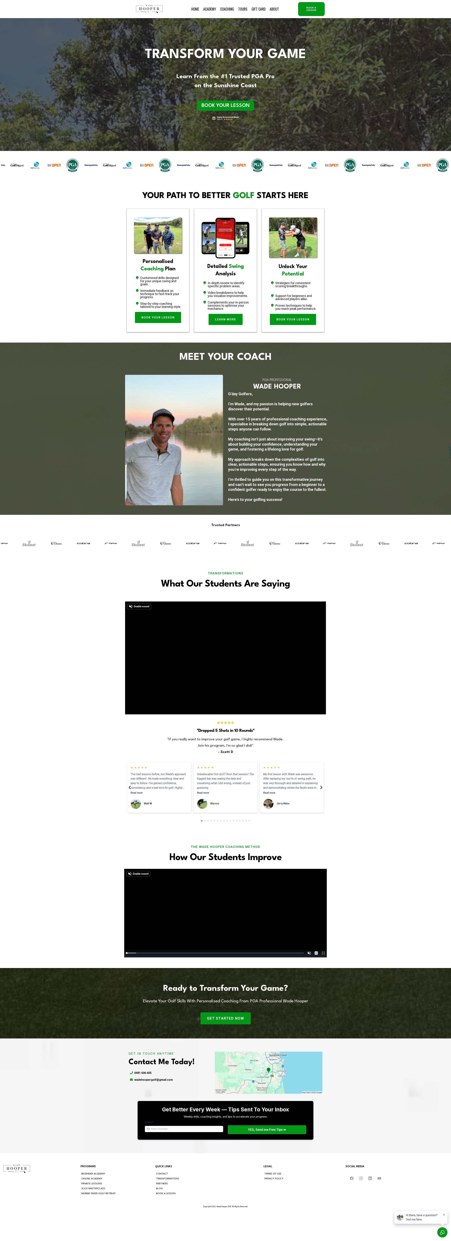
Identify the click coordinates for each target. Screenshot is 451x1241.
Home (195, 9)
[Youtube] (379, 1178)
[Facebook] (351, 1178)
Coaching (227, 9)
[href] (268, 1073)
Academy (209, 9)
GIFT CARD (258, 9)
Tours (242, 9)
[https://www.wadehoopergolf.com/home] (149, 9)
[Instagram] (361, 1178)
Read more (137, 779)
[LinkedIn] (370, 1178)
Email (149, 1122)
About (274, 9)
